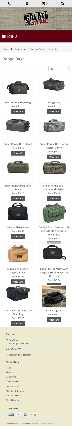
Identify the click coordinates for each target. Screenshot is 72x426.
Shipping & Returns (15, 391)
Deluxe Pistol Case (18, 227)
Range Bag (54, 102)
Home (5, 49)
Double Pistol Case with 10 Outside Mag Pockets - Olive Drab (54, 231)
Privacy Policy (12, 387)
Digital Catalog (12, 400)
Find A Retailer (12, 381)
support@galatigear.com (20, 355)
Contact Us (11, 377)
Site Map (50, 423)
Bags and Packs (37, 49)
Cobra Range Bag (54, 310)
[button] (27, 3)
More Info (18, 111)
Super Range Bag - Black (18, 144)
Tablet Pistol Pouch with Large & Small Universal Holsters (54, 272)
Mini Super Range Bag (18, 102)
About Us (10, 372)
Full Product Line (19, 49)
